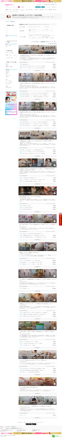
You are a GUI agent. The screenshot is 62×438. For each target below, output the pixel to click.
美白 (40, 34)
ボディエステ (35, 35)
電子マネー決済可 (8, 83)
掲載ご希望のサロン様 (54, 4)
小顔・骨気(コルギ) (31, 35)
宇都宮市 (30, 29)
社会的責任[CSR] (10, 435)
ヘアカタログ (36, 9)
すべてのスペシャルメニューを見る (50, 175)
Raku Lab (54, 9)
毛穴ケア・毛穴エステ (36, 34)
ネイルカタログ (41, 9)
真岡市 (47, 29)
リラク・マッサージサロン (29, 9)
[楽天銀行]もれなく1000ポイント (43, 2)
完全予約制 (13, 11)
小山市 (44, 29)
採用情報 (14, 435)
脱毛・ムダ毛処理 (45, 35)
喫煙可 (7, 79)
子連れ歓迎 (7, 72)
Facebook (41, 422)
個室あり (7, 73)
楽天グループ (48, 2)
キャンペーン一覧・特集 (48, 9)
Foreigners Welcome (9, 87)
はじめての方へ (39, 4)
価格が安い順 (48, 41)
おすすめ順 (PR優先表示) (35, 41)
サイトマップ (28, 422)
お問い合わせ (31, 422)
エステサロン (22, 9)
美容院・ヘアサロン (8, 9)
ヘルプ (43, 4)
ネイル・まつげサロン (16, 9)
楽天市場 (55, 2)
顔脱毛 (49, 35)
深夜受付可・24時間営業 (9, 66)
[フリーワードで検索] (19, 7)
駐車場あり (7, 76)
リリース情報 (37, 422)
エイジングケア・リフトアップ (45, 34)
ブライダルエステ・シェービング (45, 36)
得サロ (7, 46)
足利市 (32, 29)
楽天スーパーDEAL (8, 45)
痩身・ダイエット (40, 35)
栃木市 (35, 29)
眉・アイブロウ (52, 35)
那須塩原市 (30, 30)
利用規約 (25, 422)
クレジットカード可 (8, 80)
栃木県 (10, 11)
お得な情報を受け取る (47, 4)
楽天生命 (52, 2)
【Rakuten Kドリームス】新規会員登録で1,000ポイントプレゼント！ (14, 428)
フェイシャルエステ (31, 34)
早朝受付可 (7, 65)
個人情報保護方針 (5, 435)
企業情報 (1, 435)
